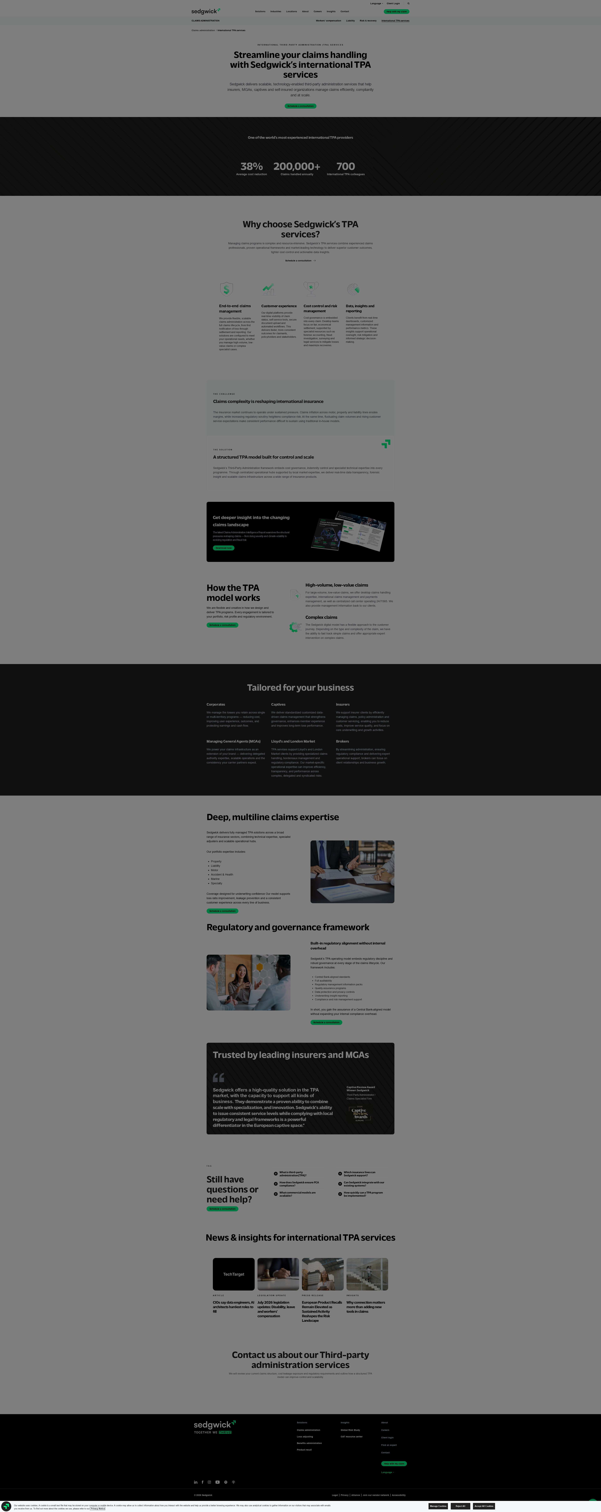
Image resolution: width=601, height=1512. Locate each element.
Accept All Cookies (484, 1506)
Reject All (460, 1506)
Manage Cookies (438, 1506)
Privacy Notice (97, 1508)
